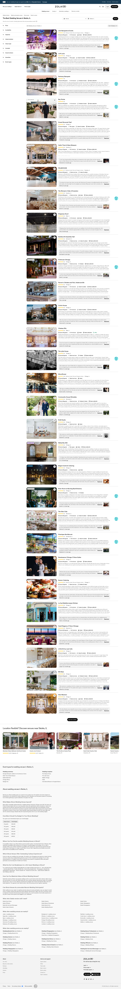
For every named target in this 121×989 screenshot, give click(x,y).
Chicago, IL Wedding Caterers (9, 939)
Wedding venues (45, 11)
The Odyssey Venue (46, 773)
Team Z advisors (43, 974)
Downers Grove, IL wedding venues (49, 918)
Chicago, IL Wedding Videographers (11, 950)
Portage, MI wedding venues (48, 920)
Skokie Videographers (85, 903)
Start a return (43, 968)
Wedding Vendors (6, 15)
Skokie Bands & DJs (46, 905)
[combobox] (100, 18)
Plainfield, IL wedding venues (86, 914)
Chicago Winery (6, 779)
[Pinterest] (86, 979)
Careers (4, 970)
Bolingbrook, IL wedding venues (49, 914)
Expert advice (18, 6)
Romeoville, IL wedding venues (87, 918)
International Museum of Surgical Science (51, 781)
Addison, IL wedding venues (86, 922)
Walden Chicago (45, 777)
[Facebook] (84, 979)
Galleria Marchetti (7, 777)
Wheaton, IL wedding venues (48, 916)
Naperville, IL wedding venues (9, 916)
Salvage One (5, 781)
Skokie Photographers (85, 905)
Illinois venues (26, 15)
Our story (5, 961)
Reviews (4, 966)
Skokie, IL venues (34, 15)
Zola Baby (104, 1)
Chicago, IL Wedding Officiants (87, 945)
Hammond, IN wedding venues (9, 922)
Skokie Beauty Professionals (48, 903)
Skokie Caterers (45, 901)
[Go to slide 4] (42, 48)
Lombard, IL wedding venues (48, 924)
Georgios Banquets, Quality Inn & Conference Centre (14, 773)
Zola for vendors (115, 1)
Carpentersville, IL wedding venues (88, 920)
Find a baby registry (88, 969)
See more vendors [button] (72, 719)
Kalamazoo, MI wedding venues (10, 924)
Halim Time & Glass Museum (9, 775)
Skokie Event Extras (7, 901)
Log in (85, 965)
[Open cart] (103, 6)
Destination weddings (63, 11)
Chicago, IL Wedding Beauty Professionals (89, 933)
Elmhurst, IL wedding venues (48, 922)
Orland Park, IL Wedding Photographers (50, 935)
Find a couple (27, 6)
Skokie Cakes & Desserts (8, 907)
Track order (42, 966)
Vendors (54, 11)
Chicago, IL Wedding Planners (9, 945)
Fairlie (43, 779)
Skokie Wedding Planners (47, 907)
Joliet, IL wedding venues (8, 914)
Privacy (4, 986)
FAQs (41, 963)
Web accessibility (28, 986)
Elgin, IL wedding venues (8, 918)
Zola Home (109, 1)
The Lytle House (45, 775)
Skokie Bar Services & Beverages (10, 905)
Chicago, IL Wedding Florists (86, 939)
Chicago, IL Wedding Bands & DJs (10, 933)
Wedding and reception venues (16, 15)
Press (4, 972)
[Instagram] (91, 979)
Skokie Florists (83, 901)
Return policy (43, 970)
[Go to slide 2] (40, 48)
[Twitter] (88, 979)
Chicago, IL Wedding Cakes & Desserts (50, 946)
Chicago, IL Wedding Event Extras (49, 941)
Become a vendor (75, 11)
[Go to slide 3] (41, 48)
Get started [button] (114, 6)
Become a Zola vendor (8, 963)
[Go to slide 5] (43, 48)
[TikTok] (93, 979)
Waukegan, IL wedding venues (9, 920)
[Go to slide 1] (39, 48)
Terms (9, 986)
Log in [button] (107, 6)
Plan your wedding (7, 6)
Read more (99, 46)
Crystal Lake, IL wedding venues (87, 916)
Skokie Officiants (6, 903)
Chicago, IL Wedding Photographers (49, 933)
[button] (86, 18)
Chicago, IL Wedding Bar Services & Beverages (90, 950)
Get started (87, 974)
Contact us (42, 972)
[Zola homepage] (60, 6)
